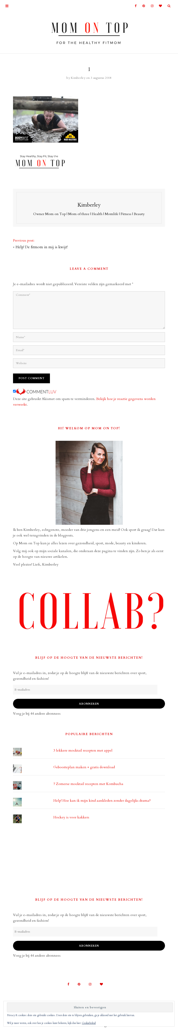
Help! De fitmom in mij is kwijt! (42, 247)
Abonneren (89, 704)
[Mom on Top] (89, 31)
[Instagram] (150, 6)
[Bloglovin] (159, 6)
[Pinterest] (142, 6)
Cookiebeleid (89, 1023)
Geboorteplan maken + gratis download (84, 767)
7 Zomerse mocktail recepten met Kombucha (88, 784)
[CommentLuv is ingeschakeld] (36, 391)
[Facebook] (134, 6)
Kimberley (78, 78)
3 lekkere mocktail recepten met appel (82, 750)
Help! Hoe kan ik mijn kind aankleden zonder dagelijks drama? (102, 800)
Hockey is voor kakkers (71, 817)
